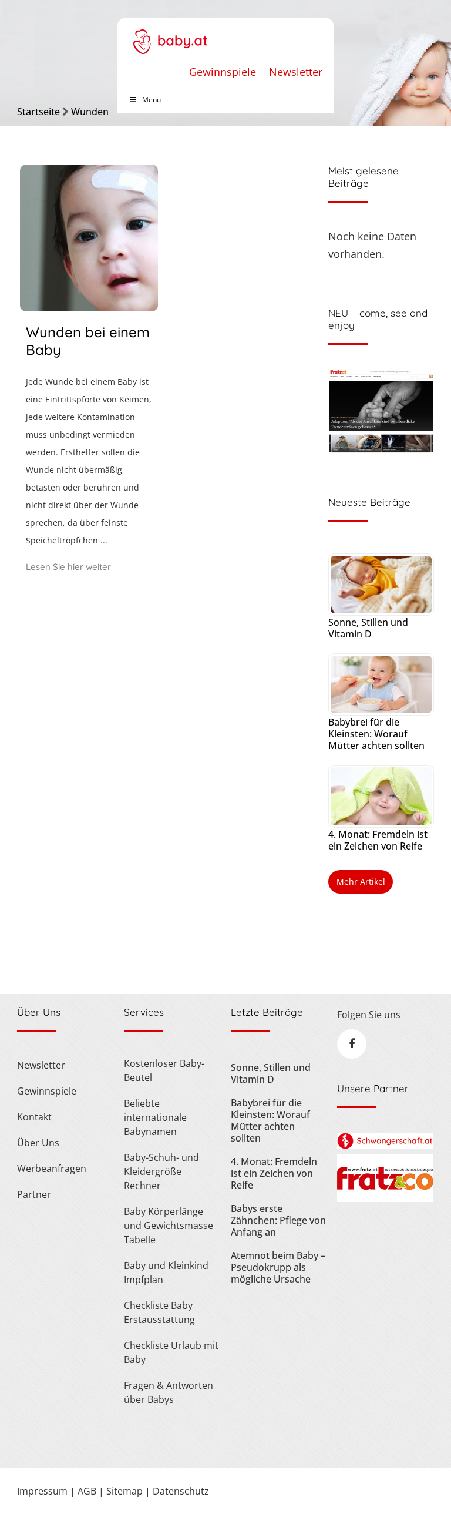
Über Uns (38, 1142)
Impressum (42, 1491)
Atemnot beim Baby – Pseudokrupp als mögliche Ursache (278, 1267)
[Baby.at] (170, 36)
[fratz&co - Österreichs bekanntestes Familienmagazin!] (385, 1198)
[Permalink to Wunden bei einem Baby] (89, 307)
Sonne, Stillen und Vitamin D (368, 628)
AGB (87, 1491)
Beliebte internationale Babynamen (155, 1117)
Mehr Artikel (360, 881)
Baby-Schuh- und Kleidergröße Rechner (161, 1171)
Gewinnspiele (222, 72)
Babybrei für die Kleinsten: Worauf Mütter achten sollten (376, 734)
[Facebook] (351, 1044)
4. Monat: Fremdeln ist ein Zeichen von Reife (378, 840)
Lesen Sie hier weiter (68, 566)
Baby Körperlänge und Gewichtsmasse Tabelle (168, 1225)
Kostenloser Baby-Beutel (164, 1070)
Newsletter (295, 72)
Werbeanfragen (51, 1168)
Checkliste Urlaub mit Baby (171, 1352)
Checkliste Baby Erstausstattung (159, 1312)
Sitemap (124, 1491)
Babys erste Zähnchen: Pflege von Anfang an (278, 1220)
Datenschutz (181, 1491)
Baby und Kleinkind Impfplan (166, 1272)
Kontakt (34, 1116)
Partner (34, 1194)
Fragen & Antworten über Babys (168, 1392)
